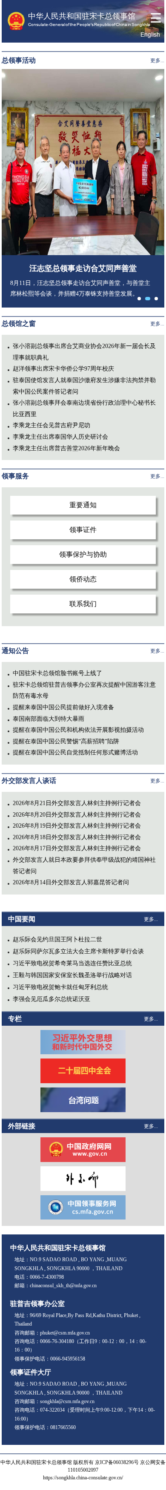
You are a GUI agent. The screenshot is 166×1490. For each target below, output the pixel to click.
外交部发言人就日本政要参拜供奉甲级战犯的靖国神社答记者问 (84, 865)
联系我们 (83, 603)
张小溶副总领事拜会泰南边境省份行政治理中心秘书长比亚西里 (84, 408)
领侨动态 (83, 579)
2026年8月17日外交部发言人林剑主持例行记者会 (77, 848)
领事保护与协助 (83, 554)
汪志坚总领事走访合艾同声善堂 (83, 268)
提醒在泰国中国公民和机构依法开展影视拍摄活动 (78, 730)
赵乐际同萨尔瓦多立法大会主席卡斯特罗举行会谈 (78, 951)
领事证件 (83, 529)
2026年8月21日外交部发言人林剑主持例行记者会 (77, 803)
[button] (139, 298)
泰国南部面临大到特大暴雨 (48, 719)
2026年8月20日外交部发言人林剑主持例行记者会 (77, 814)
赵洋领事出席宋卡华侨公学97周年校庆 (63, 368)
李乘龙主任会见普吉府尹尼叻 (51, 425)
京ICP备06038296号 (117, 1462)
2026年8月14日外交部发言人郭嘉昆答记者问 (71, 882)
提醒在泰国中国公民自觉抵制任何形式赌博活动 (75, 752)
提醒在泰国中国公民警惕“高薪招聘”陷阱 (66, 741)
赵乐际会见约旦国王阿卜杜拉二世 (57, 939)
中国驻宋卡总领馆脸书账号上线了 (57, 673)
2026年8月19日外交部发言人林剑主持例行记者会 (77, 826)
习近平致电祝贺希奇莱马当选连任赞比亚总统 (72, 963)
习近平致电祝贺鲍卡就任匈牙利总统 (60, 987)
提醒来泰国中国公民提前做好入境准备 (63, 707)
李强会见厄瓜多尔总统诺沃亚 (51, 999)
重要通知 (83, 505)
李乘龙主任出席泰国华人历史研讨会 (60, 437)
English (150, 34)
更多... (157, 60)
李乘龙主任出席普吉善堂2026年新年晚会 (66, 448)
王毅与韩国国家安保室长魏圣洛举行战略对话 (72, 975)
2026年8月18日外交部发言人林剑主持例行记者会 (77, 837)
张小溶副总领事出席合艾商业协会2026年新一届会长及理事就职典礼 (84, 352)
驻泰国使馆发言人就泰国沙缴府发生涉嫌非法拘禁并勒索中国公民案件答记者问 (84, 386)
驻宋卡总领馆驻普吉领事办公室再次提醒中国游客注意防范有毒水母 (84, 690)
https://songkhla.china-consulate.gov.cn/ (83, 1478)
